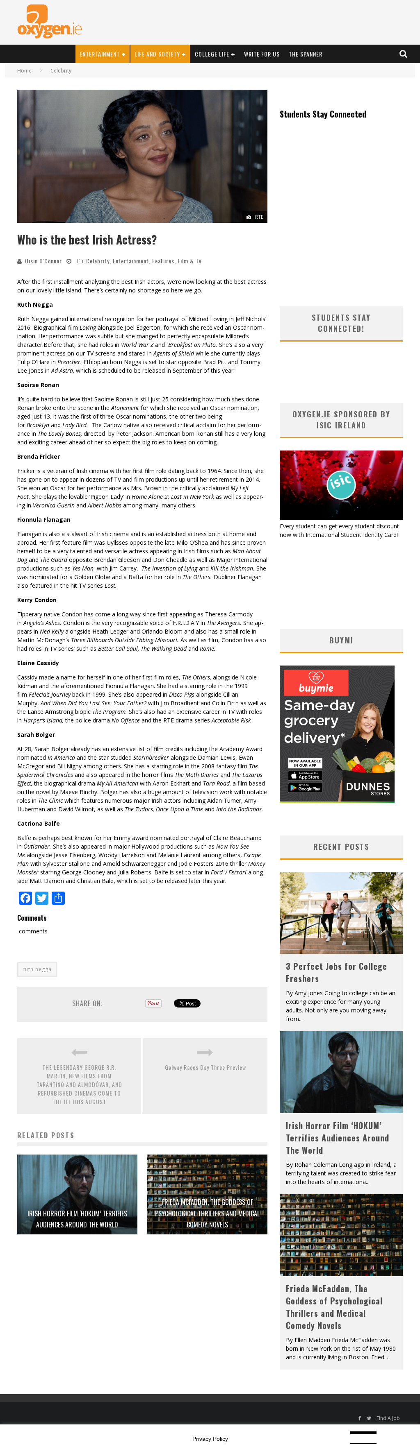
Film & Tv (189, 260)
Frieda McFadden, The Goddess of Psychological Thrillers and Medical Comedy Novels (207, 1213)
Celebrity (98, 260)
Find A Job (388, 1418)
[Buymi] (337, 801)
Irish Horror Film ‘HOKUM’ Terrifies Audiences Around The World (337, 1137)
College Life (212, 54)
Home (24, 70)
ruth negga (37, 969)
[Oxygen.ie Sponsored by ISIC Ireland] (341, 517)
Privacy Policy (210, 1438)
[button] (142, 156)
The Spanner (305, 54)
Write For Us (262, 54)
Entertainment (100, 54)
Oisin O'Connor (43, 260)
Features (163, 260)
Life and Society (157, 54)
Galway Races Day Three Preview (205, 1067)
